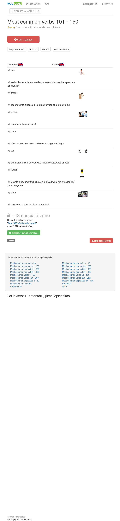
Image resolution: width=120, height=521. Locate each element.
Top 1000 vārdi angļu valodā (22, 223)
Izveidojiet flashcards (101, 240)
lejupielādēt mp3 (17, 49)
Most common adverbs (20, 283)
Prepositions (16, 286)
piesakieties (107, 3)
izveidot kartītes (33, 3)
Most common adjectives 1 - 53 (24, 280)
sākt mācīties (25, 39)
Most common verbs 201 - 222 (76, 277)
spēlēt (46, 49)
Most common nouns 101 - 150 (24, 266)
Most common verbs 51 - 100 (75, 274)
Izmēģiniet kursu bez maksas (24, 232)
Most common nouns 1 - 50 (23, 263)
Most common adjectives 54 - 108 (78, 280)
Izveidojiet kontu (90, 3)
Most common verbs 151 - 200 (24, 277)
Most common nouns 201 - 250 (24, 268)
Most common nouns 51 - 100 (76, 263)
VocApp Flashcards (16, 516)
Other (64, 286)
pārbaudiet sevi (62, 49)
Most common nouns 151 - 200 (76, 266)
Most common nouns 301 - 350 (24, 271)
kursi (47, 3)
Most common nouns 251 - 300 (76, 268)
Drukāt (34, 49)
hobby (11, 240)
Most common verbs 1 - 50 (22, 274)
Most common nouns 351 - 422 (76, 271)
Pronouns (66, 283)
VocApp (58, 27)
